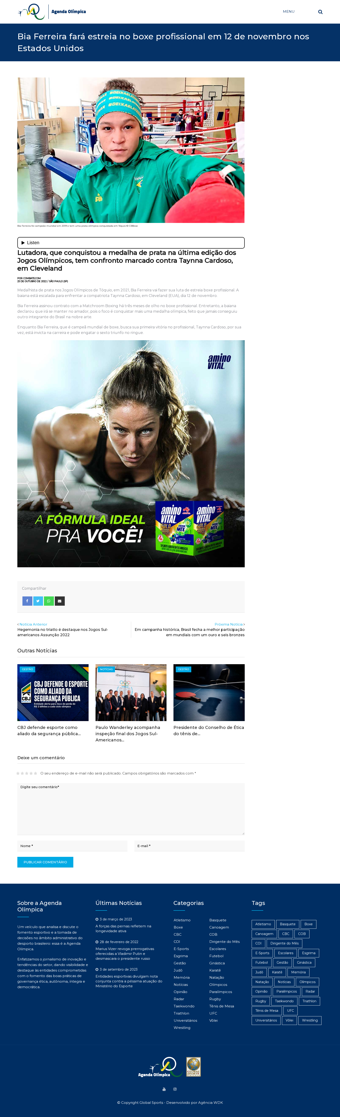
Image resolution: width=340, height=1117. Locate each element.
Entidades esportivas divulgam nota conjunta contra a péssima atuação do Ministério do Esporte (129, 981)
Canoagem (219, 927)
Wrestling (182, 1027)
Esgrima (181, 956)
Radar (179, 999)
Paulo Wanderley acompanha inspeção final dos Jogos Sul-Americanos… (128, 734)
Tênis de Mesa (221, 1006)
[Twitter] (38, 601)
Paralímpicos (220, 992)
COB (213, 934)
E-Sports (181, 949)
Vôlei (213, 1020)
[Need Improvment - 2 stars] (22, 773)
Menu (289, 11)
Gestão (180, 963)
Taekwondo (184, 1006)
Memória (182, 977)
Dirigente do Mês (224, 941)
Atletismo (182, 920)
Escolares (217, 949)
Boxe (178, 927)
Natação (216, 977)
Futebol (216, 956)
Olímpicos (218, 984)
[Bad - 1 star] (18, 773)
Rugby (215, 999)
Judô (178, 970)
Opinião (180, 992)
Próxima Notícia (229, 624)
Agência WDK (210, 1102)
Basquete (217, 920)
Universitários (185, 1020)
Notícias (181, 984)
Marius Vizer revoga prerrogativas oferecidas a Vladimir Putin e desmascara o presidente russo (125, 954)
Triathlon (181, 1013)
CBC (178, 934)
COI (177, 941)
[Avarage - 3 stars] (27, 773)
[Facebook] (27, 601)
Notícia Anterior (33, 624)
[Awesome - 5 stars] (35, 773)
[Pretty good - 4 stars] (31, 773)
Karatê (215, 970)
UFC (213, 1013)
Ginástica (217, 963)
